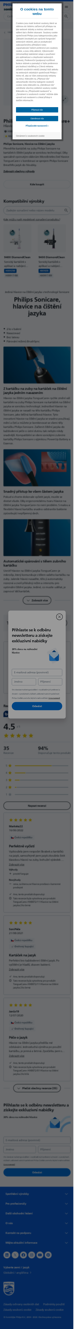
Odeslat (36, 706)
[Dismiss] (58, 617)
